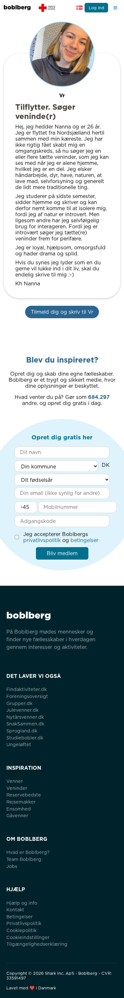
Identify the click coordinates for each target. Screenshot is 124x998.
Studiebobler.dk (24, 737)
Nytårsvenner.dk (25, 717)
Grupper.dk (19, 703)
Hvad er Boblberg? (28, 852)
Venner (14, 781)
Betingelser (19, 916)
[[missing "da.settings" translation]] (79, 7)
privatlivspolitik (42, 540)
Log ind (96, 7)
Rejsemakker (21, 801)
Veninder (16, 788)
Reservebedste (23, 794)
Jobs (11, 866)
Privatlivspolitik (23, 923)
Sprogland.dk (21, 730)
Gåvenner (17, 815)
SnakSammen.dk (25, 723)
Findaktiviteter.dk (26, 689)
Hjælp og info (21, 903)
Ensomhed (18, 808)
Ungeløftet (18, 744)
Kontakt (15, 909)
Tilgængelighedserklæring (36, 944)
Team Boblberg (23, 859)
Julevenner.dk (22, 710)
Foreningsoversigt (27, 696)
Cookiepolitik (21, 930)
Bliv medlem (62, 553)
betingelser (84, 540)
